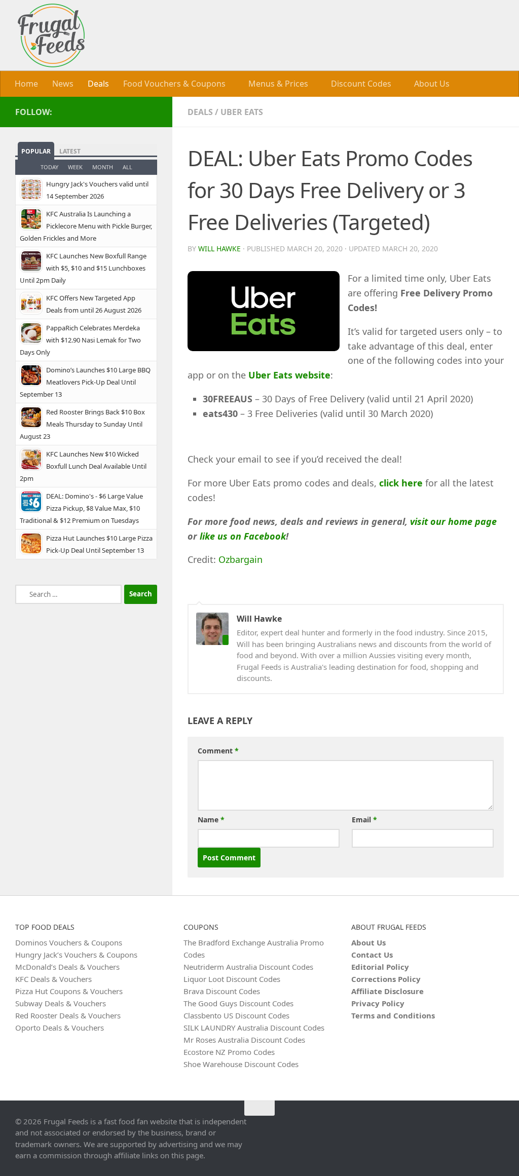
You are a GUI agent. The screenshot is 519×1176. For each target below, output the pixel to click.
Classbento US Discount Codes (236, 1015)
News (62, 83)
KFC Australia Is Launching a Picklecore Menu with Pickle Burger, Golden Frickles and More (86, 226)
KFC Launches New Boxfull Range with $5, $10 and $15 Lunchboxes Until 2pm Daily (83, 268)
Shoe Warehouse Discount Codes (241, 1064)
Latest (70, 151)
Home (26, 83)
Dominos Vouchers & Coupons (68, 942)
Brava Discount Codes (221, 991)
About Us (432, 83)
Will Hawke (219, 248)
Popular (36, 151)
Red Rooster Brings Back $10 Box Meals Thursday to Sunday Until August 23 (82, 424)
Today (49, 167)
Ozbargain (240, 559)
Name (211, 819)
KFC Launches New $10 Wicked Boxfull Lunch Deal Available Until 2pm (83, 466)
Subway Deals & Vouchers (60, 1003)
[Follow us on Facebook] (151, 111)
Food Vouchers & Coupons (174, 83)
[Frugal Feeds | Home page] (51, 35)
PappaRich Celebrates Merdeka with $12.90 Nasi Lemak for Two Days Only (80, 340)
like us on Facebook (243, 536)
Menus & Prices (278, 83)
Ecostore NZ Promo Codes (229, 1052)
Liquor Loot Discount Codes (231, 979)
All (127, 167)
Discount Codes (361, 83)
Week (75, 167)
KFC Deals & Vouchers (53, 979)
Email (364, 819)
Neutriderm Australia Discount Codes (248, 967)
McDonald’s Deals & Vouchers (67, 967)
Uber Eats (241, 112)
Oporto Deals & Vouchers (59, 1027)
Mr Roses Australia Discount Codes (244, 1040)
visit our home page (453, 521)
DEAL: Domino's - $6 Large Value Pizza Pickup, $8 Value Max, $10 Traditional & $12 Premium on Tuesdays (81, 508)
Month (102, 167)
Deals (98, 83)
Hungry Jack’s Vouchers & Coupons (76, 955)
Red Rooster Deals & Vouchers (68, 1015)
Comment (218, 750)
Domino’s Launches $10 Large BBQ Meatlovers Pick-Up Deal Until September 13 (85, 382)
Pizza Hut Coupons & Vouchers (69, 991)
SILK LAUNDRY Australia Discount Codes (253, 1027)
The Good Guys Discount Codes (238, 1003)
